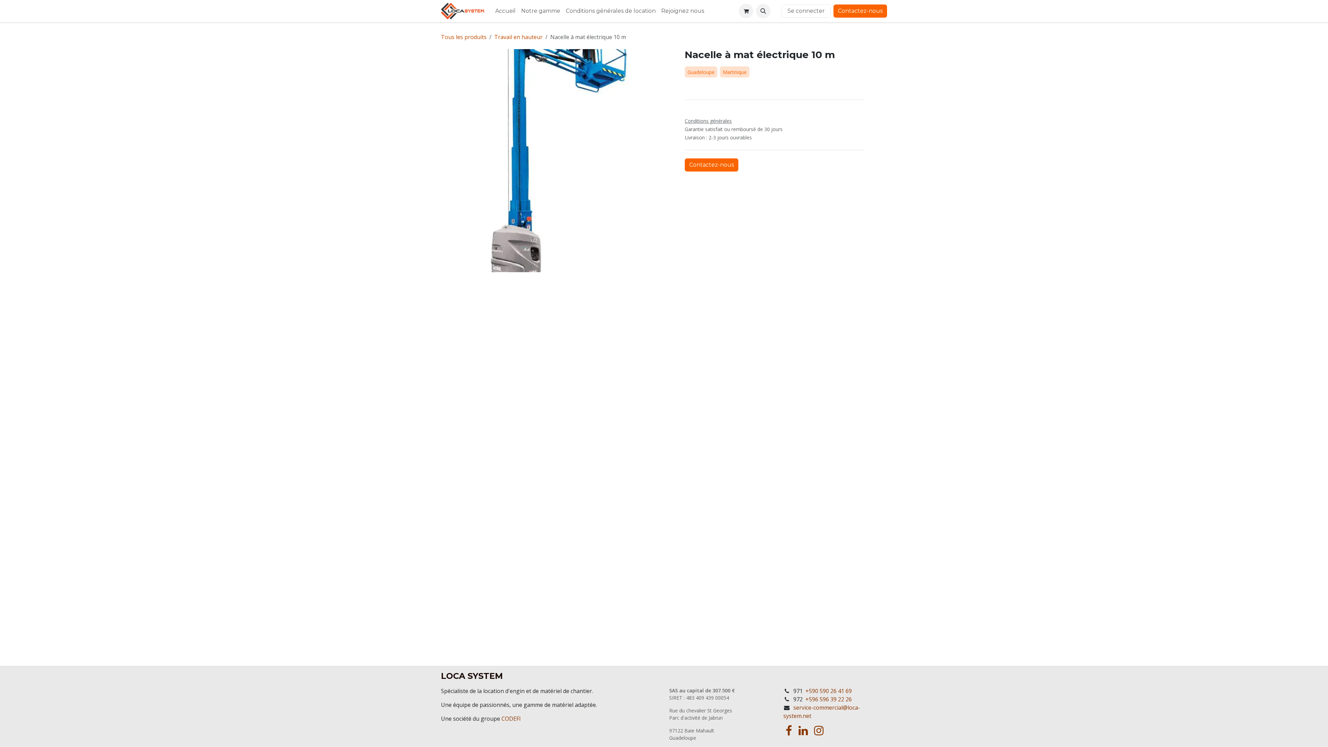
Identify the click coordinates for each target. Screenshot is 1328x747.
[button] (763, 11)
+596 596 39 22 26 (828, 699)
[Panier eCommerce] (746, 11)
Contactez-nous (860, 11)
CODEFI (511, 718)
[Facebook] (788, 731)
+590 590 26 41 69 (828, 691)
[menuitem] (505, 11)
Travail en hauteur (518, 37)
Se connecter (806, 11)
